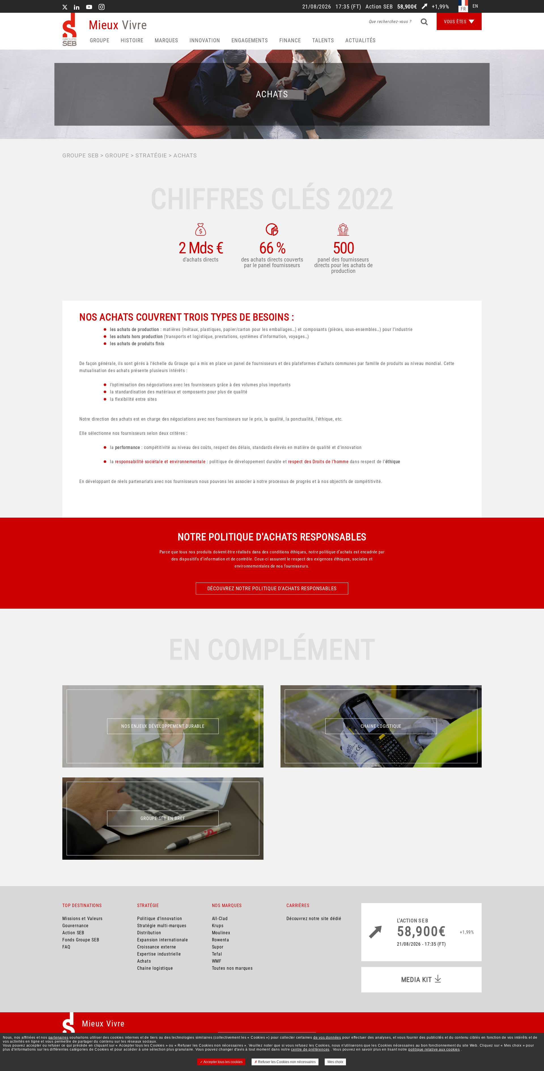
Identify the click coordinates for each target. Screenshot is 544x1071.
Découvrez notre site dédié (313, 918)
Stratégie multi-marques (161, 925)
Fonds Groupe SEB (80, 940)
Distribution (149, 932)
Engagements (249, 40)
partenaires (58, 1038)
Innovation (205, 40)
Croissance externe (156, 947)
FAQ (66, 947)
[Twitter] (64, 7)
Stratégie (151, 155)
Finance (290, 40)
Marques (166, 40)
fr (463, 9)
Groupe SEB (80, 155)
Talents (323, 40)
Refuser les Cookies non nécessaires (286, 1062)
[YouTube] (89, 7)
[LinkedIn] (77, 7)
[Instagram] (102, 7)
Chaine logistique (155, 968)
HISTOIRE (132, 40)
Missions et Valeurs (82, 918)
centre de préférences (310, 1049)
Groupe (99, 40)
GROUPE (117, 155)
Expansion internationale (162, 940)
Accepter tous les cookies (223, 1062)
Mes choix (335, 1062)
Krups (218, 925)
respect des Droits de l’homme (318, 461)
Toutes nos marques (232, 968)
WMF (217, 961)
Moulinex (221, 932)
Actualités (360, 40)
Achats (144, 961)
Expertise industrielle (159, 954)
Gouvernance (75, 925)
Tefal (217, 954)
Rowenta (221, 940)
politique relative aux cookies (434, 1049)
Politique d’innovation (159, 918)
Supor (218, 947)
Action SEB (73, 932)
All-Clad (220, 918)
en (475, 6)
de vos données (327, 1038)
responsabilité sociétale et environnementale (160, 461)
